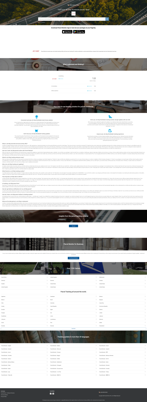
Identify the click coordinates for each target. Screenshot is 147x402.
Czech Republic (53, 306)
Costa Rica (101, 303)
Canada (101, 280)
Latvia (51, 316)
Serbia (100, 322)
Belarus (2, 299)
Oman (2, 322)
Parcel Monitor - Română (104, 365)
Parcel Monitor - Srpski (6, 368)
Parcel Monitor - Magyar (55, 355)
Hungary (3, 312)
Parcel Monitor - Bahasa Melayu (7, 362)
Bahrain (101, 296)
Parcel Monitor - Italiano (6, 358)
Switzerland (101, 325)
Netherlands (101, 277)
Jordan (100, 312)
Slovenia (52, 280)
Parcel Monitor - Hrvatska (6, 355)
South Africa (3, 277)
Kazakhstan (3, 316)
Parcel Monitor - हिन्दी (103, 352)
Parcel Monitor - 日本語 (55, 358)
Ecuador (3, 309)
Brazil (51, 299)
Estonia (100, 309)
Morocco (101, 319)
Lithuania (3, 319)
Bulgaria (101, 299)
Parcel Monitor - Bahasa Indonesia (106, 355)
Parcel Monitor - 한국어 (104, 358)
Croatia (2, 306)
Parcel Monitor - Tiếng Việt (6, 375)
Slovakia (3, 325)
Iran (51, 312)
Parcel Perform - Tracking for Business (7, 392)
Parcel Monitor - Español (104, 349)
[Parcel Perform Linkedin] (53, 394)
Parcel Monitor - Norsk (103, 362)
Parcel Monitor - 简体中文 (55, 375)
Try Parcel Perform (73, 258)
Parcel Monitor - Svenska (104, 368)
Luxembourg (52, 319)
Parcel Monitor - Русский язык (56, 368)
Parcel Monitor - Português (55, 365)
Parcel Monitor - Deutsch (6, 349)
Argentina (3, 296)
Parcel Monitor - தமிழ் (5, 371)
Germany (3, 280)
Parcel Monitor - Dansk (104, 345)
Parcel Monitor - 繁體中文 (104, 375)
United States (53, 283)
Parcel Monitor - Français (55, 352)
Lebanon (101, 316)
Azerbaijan (52, 296)
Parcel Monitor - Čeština (55, 345)
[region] (73, 41)
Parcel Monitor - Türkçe (104, 371)
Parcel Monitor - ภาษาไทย (55, 371)
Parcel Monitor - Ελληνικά (55, 349)
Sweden (3, 283)
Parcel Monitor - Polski (5, 365)
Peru (51, 322)
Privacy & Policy (4, 396)
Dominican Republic (103, 306)
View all (73, 226)
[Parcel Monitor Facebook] (51, 394)
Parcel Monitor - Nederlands (56, 362)
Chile (2, 303)
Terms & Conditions (41, 22)
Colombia (52, 303)
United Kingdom (53, 277)
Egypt (51, 309)
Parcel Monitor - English (6, 345)
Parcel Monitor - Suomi (6, 352)
